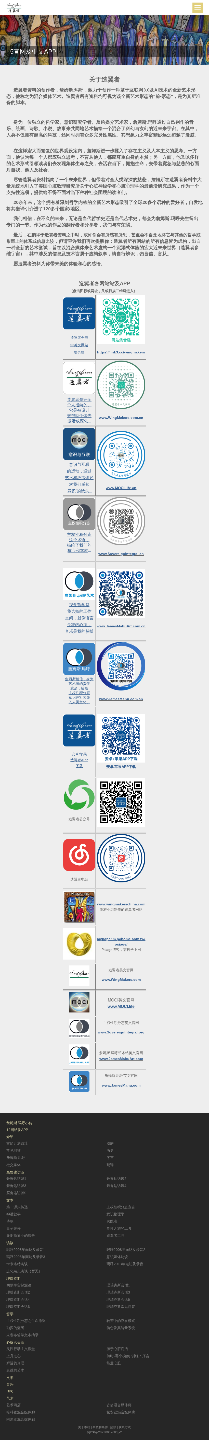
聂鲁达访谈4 (116, 1186)
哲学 (10, 1314)
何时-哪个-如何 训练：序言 (128, 1356)
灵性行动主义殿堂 (20, 1349)
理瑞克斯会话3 (118, 1292)
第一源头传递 (17, 1207)
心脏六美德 (15, 1342)
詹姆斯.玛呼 (15, 1157)
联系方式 (125, 1427)
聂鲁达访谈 (15, 1172)
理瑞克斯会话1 (118, 1285)
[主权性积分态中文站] (79, 529)
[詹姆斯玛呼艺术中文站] (79, 599)
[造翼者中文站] (79, 392)
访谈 (10, 1243)
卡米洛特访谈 (17, 1264)
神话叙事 (13, 1214)
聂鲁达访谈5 (16, 1193)
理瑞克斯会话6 (18, 1306)
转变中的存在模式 (121, 1320)
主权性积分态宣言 (121, 1207)
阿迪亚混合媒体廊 (20, 1419)
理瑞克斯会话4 (18, 1299)
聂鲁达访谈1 (16, 1178)
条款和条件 (100, 1427)
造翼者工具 (115, 1235)
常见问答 (13, 1150)
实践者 (112, 1221)
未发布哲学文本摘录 (22, 1335)
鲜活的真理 (15, 1363)
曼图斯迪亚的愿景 (20, 1235)
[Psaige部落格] (79, 958)
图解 (110, 1143)
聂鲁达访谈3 (16, 1186)
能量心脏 (114, 1363)
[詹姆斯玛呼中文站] (79, 674)
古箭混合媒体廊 (119, 1405)
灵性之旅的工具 (119, 1228)
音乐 (10, 1385)
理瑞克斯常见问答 (121, 1306)
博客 (10, 1391)
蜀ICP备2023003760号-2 (104, 1432)
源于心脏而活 (117, 1349)
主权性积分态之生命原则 (26, 1320)
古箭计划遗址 (17, 1143)
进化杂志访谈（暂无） (24, 1271)
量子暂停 (13, 1228)
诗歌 (10, 1221)
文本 (10, 1200)
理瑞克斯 (13, 1278)
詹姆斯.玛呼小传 (19, 1123)
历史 (110, 1150)
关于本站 (84, 1427)
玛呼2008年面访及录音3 (25, 1257)
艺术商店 (13, 1405)
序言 (110, 1157)
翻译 (110, 1165)
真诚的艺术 (15, 1370)
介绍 (10, 1137)
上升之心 (13, 1356)
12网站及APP (17, 1130)
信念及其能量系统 (121, 1328)
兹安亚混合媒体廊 (121, 1412)
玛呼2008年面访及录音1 (25, 1249)
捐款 (113, 1427)
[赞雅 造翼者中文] (79, 921)
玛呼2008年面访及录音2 (126, 1249)
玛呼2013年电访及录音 (125, 1264)
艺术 (10, 1398)
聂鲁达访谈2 (116, 1178)
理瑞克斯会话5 (118, 1299)
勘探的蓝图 (15, 1328)
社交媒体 (13, 1165)
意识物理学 (115, 1214)
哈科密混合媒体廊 (20, 1412)
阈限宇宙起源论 (18, 1285)
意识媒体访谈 (117, 1257)
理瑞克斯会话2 (18, 1292)
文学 (10, 1378)
